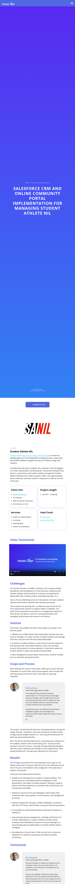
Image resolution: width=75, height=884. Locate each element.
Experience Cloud (48, 520)
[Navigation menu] (72, 3)
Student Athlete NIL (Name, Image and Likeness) (29, 455)
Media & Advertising (20, 494)
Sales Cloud (46, 517)
